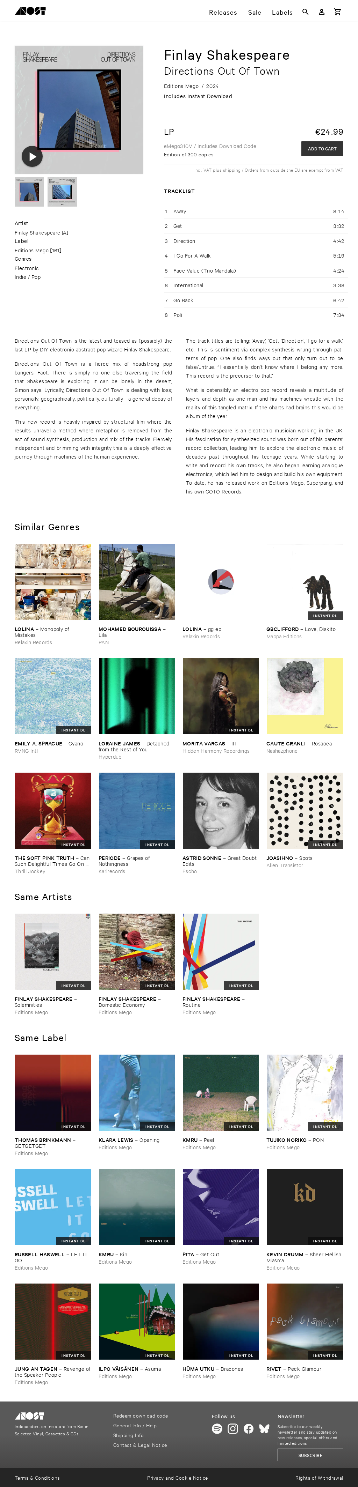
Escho (189, 871)
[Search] (305, 11)
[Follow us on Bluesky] (264, 1428)
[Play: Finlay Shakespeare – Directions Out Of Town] (32, 156)
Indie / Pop (28, 276)
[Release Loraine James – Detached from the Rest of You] (137, 696)
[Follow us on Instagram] (233, 1428)
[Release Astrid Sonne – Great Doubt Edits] (220, 810)
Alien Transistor (284, 865)
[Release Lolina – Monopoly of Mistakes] (53, 581)
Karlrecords (112, 871)
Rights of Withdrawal (319, 1477)
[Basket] (337, 11)
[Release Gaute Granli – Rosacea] (304, 696)
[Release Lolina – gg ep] (220, 581)
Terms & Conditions (37, 1477)
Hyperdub (110, 756)
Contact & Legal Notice (140, 1444)
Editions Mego (32, 250)
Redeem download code (140, 1415)
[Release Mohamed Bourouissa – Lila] (137, 581)
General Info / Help (135, 1425)
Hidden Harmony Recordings (216, 750)
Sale (255, 12)
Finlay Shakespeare (37, 232)
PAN (104, 642)
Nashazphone (282, 750)
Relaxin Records (33, 642)
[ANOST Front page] (32, 12)
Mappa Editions (284, 636)
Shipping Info (128, 1435)
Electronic (27, 268)
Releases (223, 12)
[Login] (322, 11)
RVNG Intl (26, 750)
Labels (282, 12)
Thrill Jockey (30, 871)
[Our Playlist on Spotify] (217, 1428)
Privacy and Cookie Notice (177, 1477)
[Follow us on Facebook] (248, 1428)
